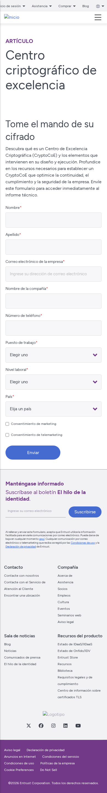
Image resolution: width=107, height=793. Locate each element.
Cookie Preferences (19, 770)
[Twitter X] (28, 725)
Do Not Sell (48, 770)
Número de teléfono (22, 315)
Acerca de (65, 576)
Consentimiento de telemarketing (36, 435)
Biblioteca (65, 671)
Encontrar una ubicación (22, 595)
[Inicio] (11, 17)
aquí (41, 539)
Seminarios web (69, 615)
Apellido (12, 234)
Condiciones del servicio (60, 757)
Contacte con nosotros (21, 576)
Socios (62, 589)
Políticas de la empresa (57, 763)
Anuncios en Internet (20, 757)
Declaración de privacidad (20, 546)
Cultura (63, 602)
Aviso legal (66, 622)
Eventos (64, 609)
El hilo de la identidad (20, 664)
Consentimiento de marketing (33, 424)
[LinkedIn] (65, 725)
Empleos (64, 595)
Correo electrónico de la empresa (34, 261)
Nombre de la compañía (25, 288)
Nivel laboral (15, 369)
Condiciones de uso (83, 542)
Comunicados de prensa (22, 657)
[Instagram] (53, 725)
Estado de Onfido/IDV (74, 651)
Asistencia (65, 582)
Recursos (65, 664)
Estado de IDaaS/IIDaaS (75, 644)
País (8, 396)
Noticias (10, 651)
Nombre (12, 207)
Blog (85, 6)
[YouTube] (78, 725)
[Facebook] (40, 725)
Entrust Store (68, 657)
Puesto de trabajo (20, 342)
